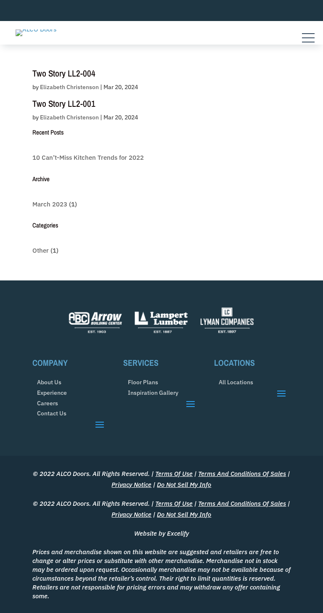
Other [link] (40, 250)
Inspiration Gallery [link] (153, 392)
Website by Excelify (161, 533)
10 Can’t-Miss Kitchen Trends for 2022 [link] (88, 157)
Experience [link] (52, 392)
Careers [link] (47, 403)
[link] (36, 29)
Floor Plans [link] (143, 382)
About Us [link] (49, 382)
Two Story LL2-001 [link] (63, 104)
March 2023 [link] (49, 204)
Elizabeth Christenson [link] (69, 87)
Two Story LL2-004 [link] (63, 73)
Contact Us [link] (51, 413)
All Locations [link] (236, 382)
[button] (99, 424)
